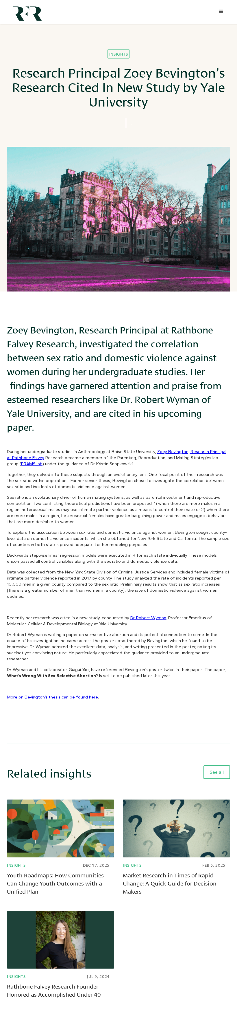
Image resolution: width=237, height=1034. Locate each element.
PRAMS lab (31, 463)
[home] (28, 12)
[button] (221, 11)
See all (217, 772)
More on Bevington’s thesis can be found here (52, 697)
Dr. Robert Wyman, (148, 617)
